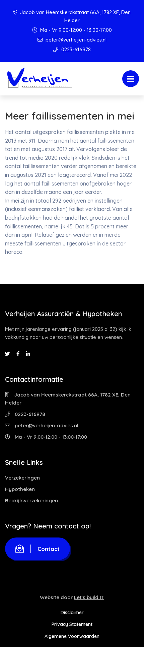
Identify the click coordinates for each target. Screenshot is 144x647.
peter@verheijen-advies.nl (75, 40)
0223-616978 (75, 49)
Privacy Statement (72, 624)
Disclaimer (72, 612)
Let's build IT (89, 597)
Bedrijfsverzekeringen (31, 500)
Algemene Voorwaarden (72, 636)
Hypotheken (20, 489)
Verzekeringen (22, 478)
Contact (49, 548)
